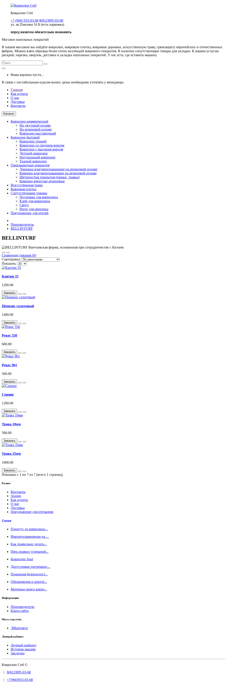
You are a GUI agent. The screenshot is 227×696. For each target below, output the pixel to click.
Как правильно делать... (29, 544)
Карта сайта (20, 611)
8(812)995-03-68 (19, 672)
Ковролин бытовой (25, 137)
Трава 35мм (11, 453)
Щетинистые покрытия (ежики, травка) (50, 177)
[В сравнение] (24, 294)
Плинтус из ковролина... (29, 529)
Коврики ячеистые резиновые (42, 181)
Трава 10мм (11, 424)
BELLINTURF (22, 228)
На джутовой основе (35, 125)
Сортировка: (11, 259)
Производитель (22, 224)
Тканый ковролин (33, 161)
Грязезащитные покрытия (30, 165)
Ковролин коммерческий (29, 121)
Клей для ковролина (35, 201)
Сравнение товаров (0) (19, 255)
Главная (17, 90)
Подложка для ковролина (39, 197)
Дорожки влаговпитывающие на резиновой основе (58, 169)
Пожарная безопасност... (29, 574)
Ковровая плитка (23, 189)
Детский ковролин (34, 153)
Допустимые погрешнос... (30, 567)
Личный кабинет (23, 645)
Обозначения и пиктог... (29, 582)
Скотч (24, 205)
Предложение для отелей (30, 213)
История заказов (23, 649)
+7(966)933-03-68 (20, 680)
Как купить (19, 94)
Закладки (18, 653)
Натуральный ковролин (37, 157)
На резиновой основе (36, 129)
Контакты (18, 106)
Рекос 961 (9, 365)
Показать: (9, 263)
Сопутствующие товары (29, 193)
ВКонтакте (19, 628)
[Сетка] (8, 252)
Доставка (18, 102)
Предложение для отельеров (32, 512)
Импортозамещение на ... (30, 536)
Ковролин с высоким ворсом (41, 149)
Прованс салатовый (18, 306)
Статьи (6, 520)
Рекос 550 (9, 335)
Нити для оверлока (34, 209)
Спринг (8, 394)
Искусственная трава (27, 185)
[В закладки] (20, 294)
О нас (15, 98)
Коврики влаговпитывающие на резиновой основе (58, 173)
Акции (16, 496)
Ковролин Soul (22, 559)
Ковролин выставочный (38, 133)
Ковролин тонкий (33, 141)
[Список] (3, 252)
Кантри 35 (10, 276)
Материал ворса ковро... (29, 589)
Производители (22, 607)
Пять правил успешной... (30, 551)
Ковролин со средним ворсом (42, 145)
